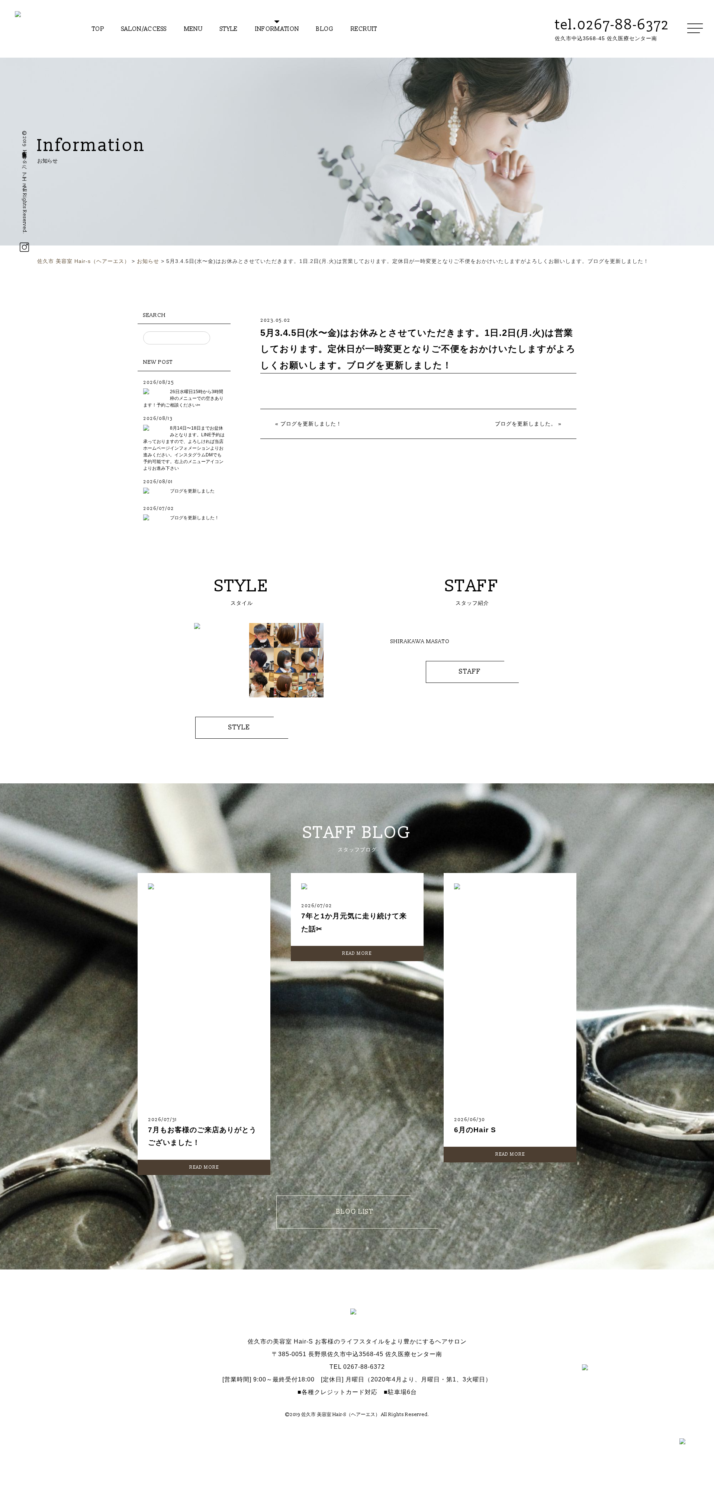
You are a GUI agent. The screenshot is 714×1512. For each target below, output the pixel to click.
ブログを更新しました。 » (528, 424)
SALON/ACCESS (144, 29)
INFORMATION (277, 29)
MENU (193, 29)
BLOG (324, 29)
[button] (149, 662)
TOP (98, 29)
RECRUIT (364, 29)
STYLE (229, 29)
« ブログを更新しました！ (308, 424)
